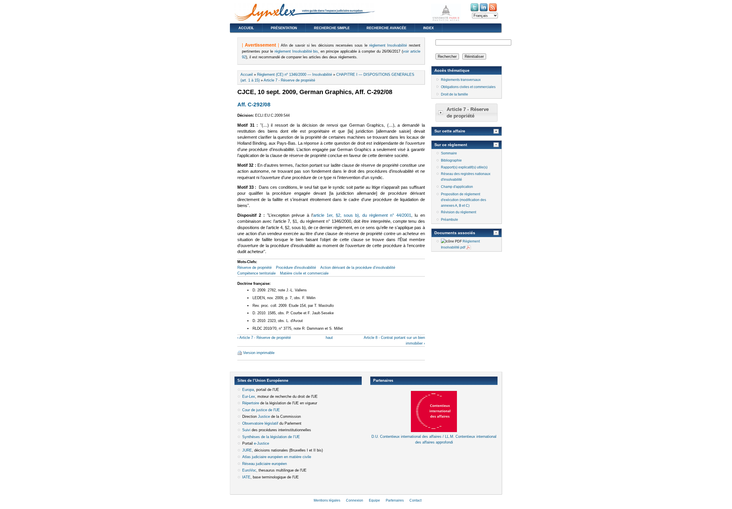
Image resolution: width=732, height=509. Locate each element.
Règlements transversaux (461, 80)
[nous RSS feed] (493, 11)
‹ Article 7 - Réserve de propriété (264, 337)
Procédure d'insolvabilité (296, 267)
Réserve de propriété (254, 267)
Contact (415, 500)
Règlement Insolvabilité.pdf (460, 244)
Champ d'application (457, 187)
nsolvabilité (397, 45)
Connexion (354, 500)
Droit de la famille (454, 94)
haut (329, 337)
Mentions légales (327, 500)
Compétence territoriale (256, 273)
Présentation (284, 28)
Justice (264, 416)
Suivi (246, 430)
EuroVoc (249, 470)
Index (428, 28)
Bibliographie (451, 160)
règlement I (378, 45)
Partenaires (395, 500)
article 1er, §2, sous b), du (341, 215)
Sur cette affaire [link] (449, 131)
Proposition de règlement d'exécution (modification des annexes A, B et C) (463, 200)
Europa (248, 389)
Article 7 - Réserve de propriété (289, 80)
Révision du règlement (458, 212)
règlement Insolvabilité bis (296, 51)
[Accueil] (304, 20)
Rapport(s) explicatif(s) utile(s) (464, 167)
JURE (247, 450)
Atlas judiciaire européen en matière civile (276, 457)
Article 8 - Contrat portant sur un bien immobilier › (394, 340)
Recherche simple (332, 28)
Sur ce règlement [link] (450, 144)
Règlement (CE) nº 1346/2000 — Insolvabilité (294, 74)
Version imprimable (258, 353)
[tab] (466, 113)
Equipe (374, 500)
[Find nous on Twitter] (475, 11)
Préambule (449, 220)
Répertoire (250, 403)
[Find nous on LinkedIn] (484, 11)
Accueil (246, 28)
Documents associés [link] (454, 232)
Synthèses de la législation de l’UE (271, 437)
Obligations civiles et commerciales (468, 87)
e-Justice (261, 443)
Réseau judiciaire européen (264, 464)
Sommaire (449, 153)
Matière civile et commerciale (304, 273)
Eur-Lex (248, 396)
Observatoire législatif (260, 423)
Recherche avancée (386, 28)
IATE (246, 477)
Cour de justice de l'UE (261, 410)
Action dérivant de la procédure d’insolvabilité (357, 267)
